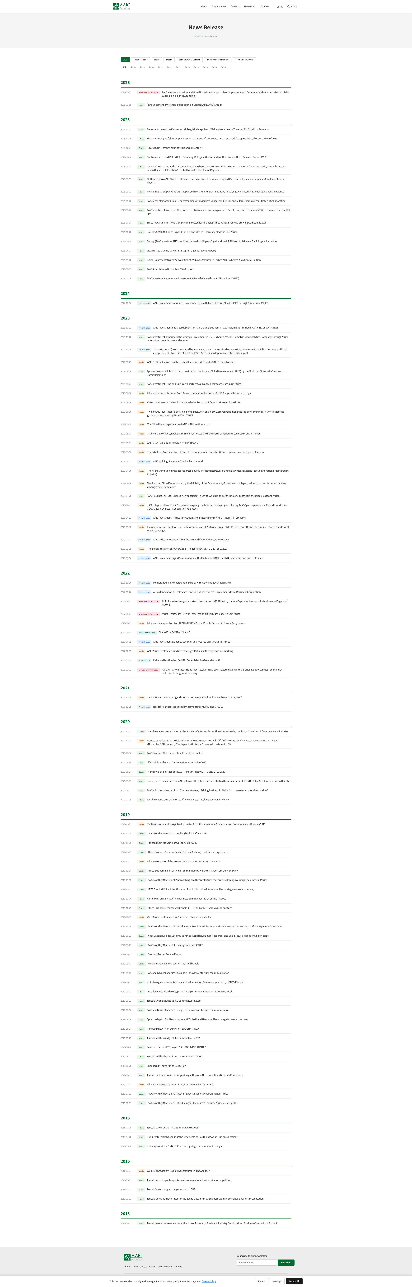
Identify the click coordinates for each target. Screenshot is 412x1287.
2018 (205, 67)
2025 (142, 67)
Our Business (139, 1266)
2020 (187, 67)
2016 (214, 67)
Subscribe (286, 1262)
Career (152, 1266)
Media (169, 60)
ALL (125, 60)
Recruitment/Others (244, 60)
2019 (196, 67)
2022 (169, 67)
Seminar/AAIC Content (189, 60)
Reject (261, 1281)
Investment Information (217, 60)
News (156, 60)
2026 (133, 67)
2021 (178, 67)
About (127, 1266)
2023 (160, 67)
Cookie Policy (209, 1281)
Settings (276, 1281)
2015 (223, 67)
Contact (179, 1266)
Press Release (141, 60)
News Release (165, 1266)
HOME (198, 36)
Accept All (294, 1281)
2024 (151, 67)
